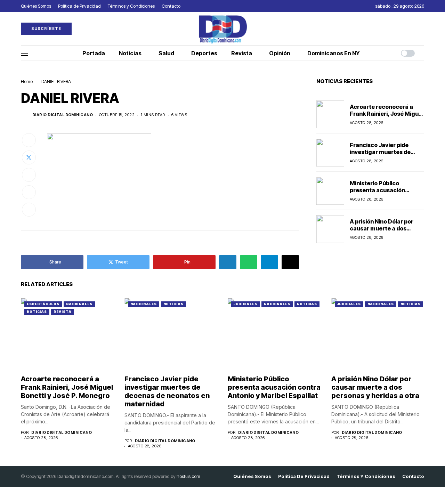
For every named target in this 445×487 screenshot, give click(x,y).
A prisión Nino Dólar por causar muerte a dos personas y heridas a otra (385, 228)
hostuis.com (188, 476)
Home (27, 81)
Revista (62, 312)
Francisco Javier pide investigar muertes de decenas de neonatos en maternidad (383, 155)
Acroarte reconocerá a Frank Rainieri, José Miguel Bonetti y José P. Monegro (386, 113)
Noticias (37, 312)
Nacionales (79, 304)
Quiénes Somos (252, 476)
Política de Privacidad (304, 476)
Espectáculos (43, 304)
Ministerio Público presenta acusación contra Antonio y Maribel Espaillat (384, 193)
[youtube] (422, 28)
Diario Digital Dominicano (62, 115)
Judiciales (245, 304)
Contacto (413, 476)
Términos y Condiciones (366, 476)
